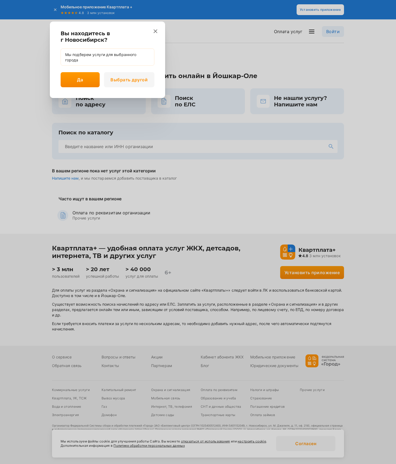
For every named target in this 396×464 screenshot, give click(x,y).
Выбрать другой (129, 79)
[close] (155, 31)
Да (80, 79)
